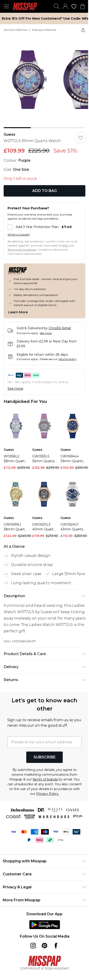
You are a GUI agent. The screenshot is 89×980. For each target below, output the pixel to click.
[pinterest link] (44, 945)
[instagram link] (33, 945)
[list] (44, 82)
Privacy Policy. (47, 794)
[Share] (83, 30)
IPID (65, 245)
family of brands (45, 779)
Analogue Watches (44, 29)
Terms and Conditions (22, 249)
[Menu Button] (6, 6)
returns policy (67, 359)
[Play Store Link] (44, 924)
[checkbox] (44, 227)
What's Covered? (19, 234)
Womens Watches (15, 29)
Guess (9, 134)
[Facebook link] (56, 945)
